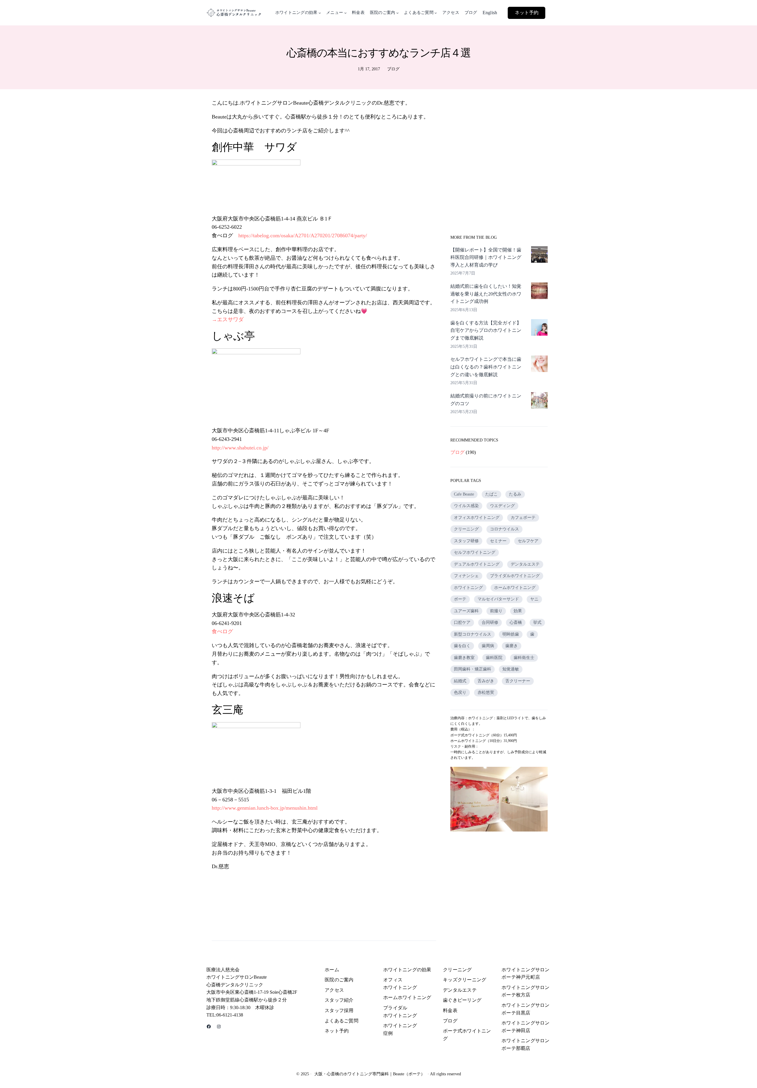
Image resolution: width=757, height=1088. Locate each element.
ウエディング (502, 506)
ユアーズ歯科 (466, 611)
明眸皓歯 (510, 634)
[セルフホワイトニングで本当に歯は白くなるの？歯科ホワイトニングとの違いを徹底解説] (539, 364)
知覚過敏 (510, 669)
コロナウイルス (504, 529)
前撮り (496, 611)
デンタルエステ (525, 564)
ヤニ (534, 599)
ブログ (393, 69)
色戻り (460, 692)
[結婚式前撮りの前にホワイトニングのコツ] (539, 401)
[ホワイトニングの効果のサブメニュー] (319, 13)
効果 (518, 611)
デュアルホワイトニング (476, 564)
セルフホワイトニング (474, 552)
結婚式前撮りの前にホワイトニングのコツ (485, 399)
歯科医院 (494, 657)
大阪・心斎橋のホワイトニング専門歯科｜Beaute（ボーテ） (369, 1074)
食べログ (222, 631)
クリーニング (466, 529)
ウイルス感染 (466, 506)
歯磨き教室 (464, 657)
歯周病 (488, 646)
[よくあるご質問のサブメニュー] (435, 13)
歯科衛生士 (524, 657)
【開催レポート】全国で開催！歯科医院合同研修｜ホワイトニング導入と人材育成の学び (485, 257)
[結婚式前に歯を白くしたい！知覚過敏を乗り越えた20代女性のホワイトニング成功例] (539, 291)
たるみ (515, 494)
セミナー (498, 541)
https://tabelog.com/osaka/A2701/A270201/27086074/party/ (302, 235)
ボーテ (460, 599)
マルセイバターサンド (498, 599)
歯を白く (462, 646)
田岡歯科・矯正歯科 (472, 669)
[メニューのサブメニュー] (345, 13)
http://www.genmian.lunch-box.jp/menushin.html (265, 808)
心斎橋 (515, 622)
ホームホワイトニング (515, 587)
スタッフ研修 (466, 541)
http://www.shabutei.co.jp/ (240, 448)
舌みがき (486, 681)
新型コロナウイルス (472, 634)
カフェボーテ (523, 517)
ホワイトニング (468, 587)
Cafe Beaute (464, 494)
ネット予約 (526, 12)
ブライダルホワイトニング (515, 576)
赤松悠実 (486, 692)
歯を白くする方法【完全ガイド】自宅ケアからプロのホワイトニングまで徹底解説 (485, 330)
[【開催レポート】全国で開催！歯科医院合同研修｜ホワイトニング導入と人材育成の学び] (539, 255)
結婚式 (460, 681)
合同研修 (490, 622)
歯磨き (511, 646)
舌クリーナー (517, 681)
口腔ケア (462, 622)
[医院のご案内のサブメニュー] (397, 13)
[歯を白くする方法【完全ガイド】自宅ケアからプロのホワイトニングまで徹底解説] (539, 328)
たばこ (491, 494)
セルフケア (528, 541)
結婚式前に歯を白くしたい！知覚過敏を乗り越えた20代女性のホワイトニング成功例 (485, 294)
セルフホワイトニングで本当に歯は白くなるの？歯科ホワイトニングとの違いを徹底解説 (485, 367)
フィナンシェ (466, 576)
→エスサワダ (228, 319)
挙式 (537, 622)
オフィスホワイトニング (476, 517)
